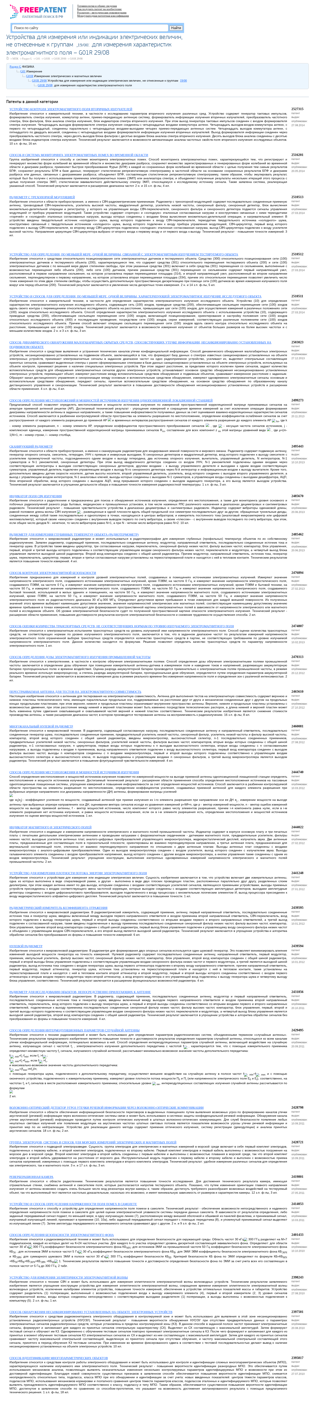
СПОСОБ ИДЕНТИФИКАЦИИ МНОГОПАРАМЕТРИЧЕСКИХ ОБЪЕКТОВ (58, 1358)
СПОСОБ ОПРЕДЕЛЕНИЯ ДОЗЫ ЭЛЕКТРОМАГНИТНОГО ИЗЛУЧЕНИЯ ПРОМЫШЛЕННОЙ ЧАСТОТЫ (79, 657)
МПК (15, 58)
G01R (47, 58)
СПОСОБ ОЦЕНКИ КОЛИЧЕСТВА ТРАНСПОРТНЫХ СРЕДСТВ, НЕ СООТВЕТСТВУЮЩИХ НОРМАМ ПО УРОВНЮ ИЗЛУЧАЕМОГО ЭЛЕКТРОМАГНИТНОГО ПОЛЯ (121, 626)
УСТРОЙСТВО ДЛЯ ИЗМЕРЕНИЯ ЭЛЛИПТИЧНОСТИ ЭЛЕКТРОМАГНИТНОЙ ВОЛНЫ (68, 1277)
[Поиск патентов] (43, 13)
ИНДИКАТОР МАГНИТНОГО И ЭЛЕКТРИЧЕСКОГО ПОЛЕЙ (50, 827)
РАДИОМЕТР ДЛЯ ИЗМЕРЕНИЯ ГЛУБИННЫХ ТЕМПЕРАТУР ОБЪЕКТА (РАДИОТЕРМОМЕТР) (74, 534)
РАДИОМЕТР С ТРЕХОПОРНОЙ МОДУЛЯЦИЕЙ (42, 197)
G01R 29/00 (60, 58)
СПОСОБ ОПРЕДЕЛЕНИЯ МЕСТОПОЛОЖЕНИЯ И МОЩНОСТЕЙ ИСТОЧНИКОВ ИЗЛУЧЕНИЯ (74, 772)
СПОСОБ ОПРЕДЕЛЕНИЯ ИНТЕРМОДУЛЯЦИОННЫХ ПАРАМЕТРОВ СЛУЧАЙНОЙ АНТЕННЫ (74, 1030)
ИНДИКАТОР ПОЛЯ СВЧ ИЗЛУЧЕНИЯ (35, 496)
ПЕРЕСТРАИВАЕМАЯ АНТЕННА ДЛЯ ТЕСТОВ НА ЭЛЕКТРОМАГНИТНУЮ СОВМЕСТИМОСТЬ (75, 692)
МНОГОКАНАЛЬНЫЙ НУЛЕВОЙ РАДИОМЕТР (41, 726)
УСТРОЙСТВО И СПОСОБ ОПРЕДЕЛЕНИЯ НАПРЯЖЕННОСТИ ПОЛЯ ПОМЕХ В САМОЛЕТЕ (73, 1204)
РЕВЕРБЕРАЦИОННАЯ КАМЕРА (31, 1177)
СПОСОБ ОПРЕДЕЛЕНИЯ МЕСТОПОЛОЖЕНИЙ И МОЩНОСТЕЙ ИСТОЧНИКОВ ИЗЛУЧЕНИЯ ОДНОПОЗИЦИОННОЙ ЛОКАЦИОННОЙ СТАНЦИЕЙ (111, 400)
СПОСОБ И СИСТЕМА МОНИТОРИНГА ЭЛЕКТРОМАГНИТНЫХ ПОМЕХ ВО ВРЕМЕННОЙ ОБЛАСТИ (78, 155)
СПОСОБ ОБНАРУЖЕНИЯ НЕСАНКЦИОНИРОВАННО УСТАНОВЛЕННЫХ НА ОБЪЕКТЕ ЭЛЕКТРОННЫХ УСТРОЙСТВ (90, 1312)
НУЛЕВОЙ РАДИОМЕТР (25, 946)
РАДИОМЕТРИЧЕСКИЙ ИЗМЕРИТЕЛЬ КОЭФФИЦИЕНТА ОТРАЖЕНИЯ (58, 908)
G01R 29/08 (76, 58)
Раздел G (27, 58)
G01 (38, 58)
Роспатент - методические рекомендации (101, 12)
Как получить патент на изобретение (99, 9)
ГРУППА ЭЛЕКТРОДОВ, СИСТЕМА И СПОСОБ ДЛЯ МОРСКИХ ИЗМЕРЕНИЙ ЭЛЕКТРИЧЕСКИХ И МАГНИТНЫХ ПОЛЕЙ (92, 1142)
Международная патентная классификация (103, 15)
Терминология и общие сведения (97, 5)
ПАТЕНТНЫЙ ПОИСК (38, 16)
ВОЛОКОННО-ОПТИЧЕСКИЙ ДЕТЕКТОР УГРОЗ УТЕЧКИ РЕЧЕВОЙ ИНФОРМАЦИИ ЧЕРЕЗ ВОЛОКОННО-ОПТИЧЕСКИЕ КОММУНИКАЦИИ (106, 1107)
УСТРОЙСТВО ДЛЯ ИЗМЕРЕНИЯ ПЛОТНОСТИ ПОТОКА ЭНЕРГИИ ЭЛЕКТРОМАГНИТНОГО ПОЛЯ (78, 873)
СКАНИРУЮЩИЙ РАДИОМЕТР (31, 446)
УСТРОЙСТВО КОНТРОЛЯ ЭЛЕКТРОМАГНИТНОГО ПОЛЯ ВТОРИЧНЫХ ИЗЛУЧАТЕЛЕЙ (70, 109)
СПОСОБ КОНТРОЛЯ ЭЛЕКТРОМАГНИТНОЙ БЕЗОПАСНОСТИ (52, 573)
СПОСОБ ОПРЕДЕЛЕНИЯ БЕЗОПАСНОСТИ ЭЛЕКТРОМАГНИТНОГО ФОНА (61, 1235)
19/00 (83, 45)
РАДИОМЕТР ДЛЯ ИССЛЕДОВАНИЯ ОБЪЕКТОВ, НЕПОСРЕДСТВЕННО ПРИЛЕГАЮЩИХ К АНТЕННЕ (80, 992)
